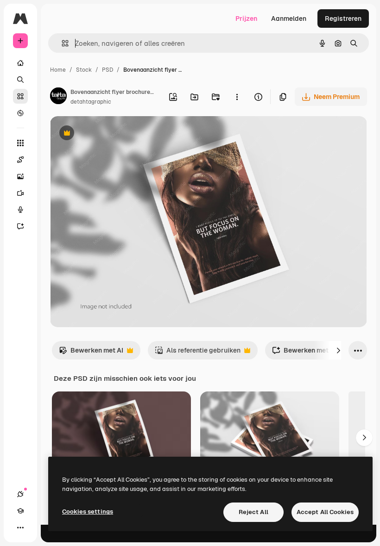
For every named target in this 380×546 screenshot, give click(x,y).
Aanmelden (288, 18)
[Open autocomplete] (61, 43)
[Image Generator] (20, 176)
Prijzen (246, 18)
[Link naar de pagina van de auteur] (58, 97)
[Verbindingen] (20, 494)
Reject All (253, 512)
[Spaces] (20, 159)
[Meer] (20, 527)
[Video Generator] (20, 193)
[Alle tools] (20, 143)
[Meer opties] (237, 96)
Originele (111, 134)
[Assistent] (20, 226)
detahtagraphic (90, 101)
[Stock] (20, 96)
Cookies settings (87, 511)
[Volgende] (338, 350)
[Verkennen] (20, 112)
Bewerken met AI (91, 353)
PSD (107, 70)
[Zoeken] (20, 79)
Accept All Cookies (325, 512)
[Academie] (20, 510)
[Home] (20, 63)
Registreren (343, 18)
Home (58, 70)
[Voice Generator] (20, 209)
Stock (84, 70)
